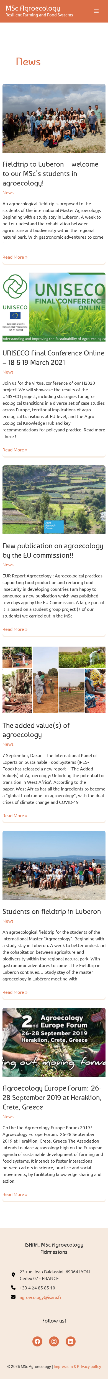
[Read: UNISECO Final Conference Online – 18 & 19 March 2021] (54, 306)
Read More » (14, 257)
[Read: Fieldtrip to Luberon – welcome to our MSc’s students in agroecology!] (54, 117)
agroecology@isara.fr (40, 1297)
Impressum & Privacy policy (77, 1366)
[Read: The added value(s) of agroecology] (54, 678)
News (8, 192)
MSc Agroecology (33, 8)
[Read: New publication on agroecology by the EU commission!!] (54, 499)
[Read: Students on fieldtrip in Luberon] (54, 865)
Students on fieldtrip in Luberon (51, 911)
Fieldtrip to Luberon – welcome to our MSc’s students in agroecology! (50, 173)
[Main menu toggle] (96, 11)
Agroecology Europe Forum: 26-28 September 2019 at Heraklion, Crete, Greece (52, 1097)
